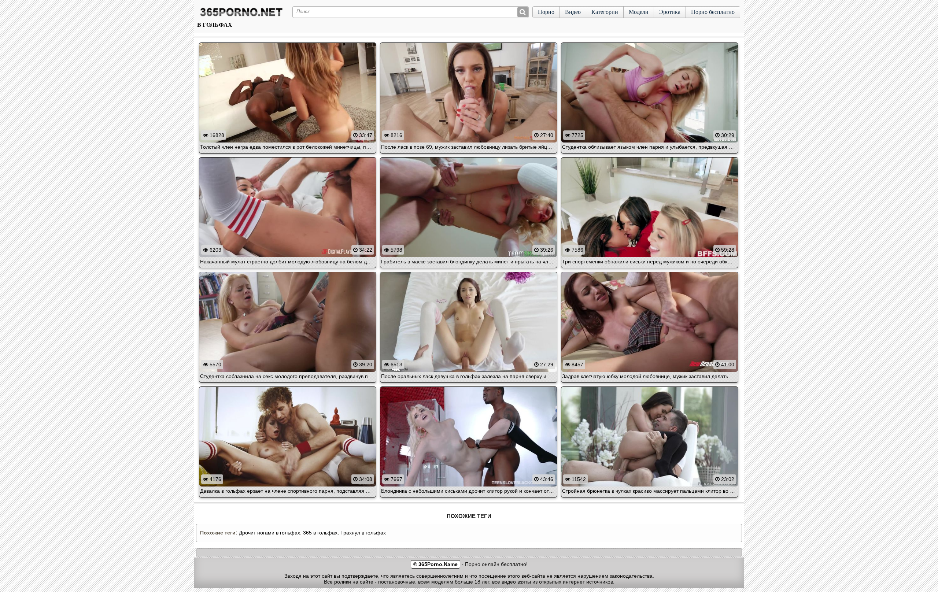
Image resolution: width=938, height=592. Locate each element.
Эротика (669, 12)
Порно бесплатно (713, 12)
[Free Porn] (241, 16)
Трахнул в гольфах (363, 533)
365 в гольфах (320, 533)
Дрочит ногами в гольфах (269, 533)
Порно (546, 12)
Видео (573, 12)
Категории (604, 12)
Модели (639, 12)
